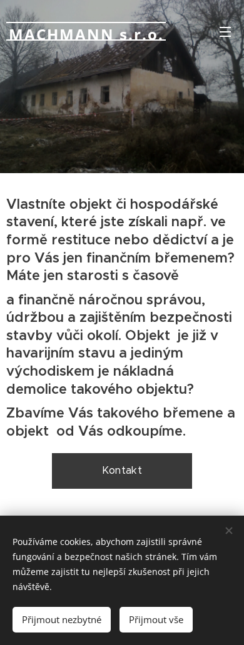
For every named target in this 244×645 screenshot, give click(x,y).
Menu (225, 31)
